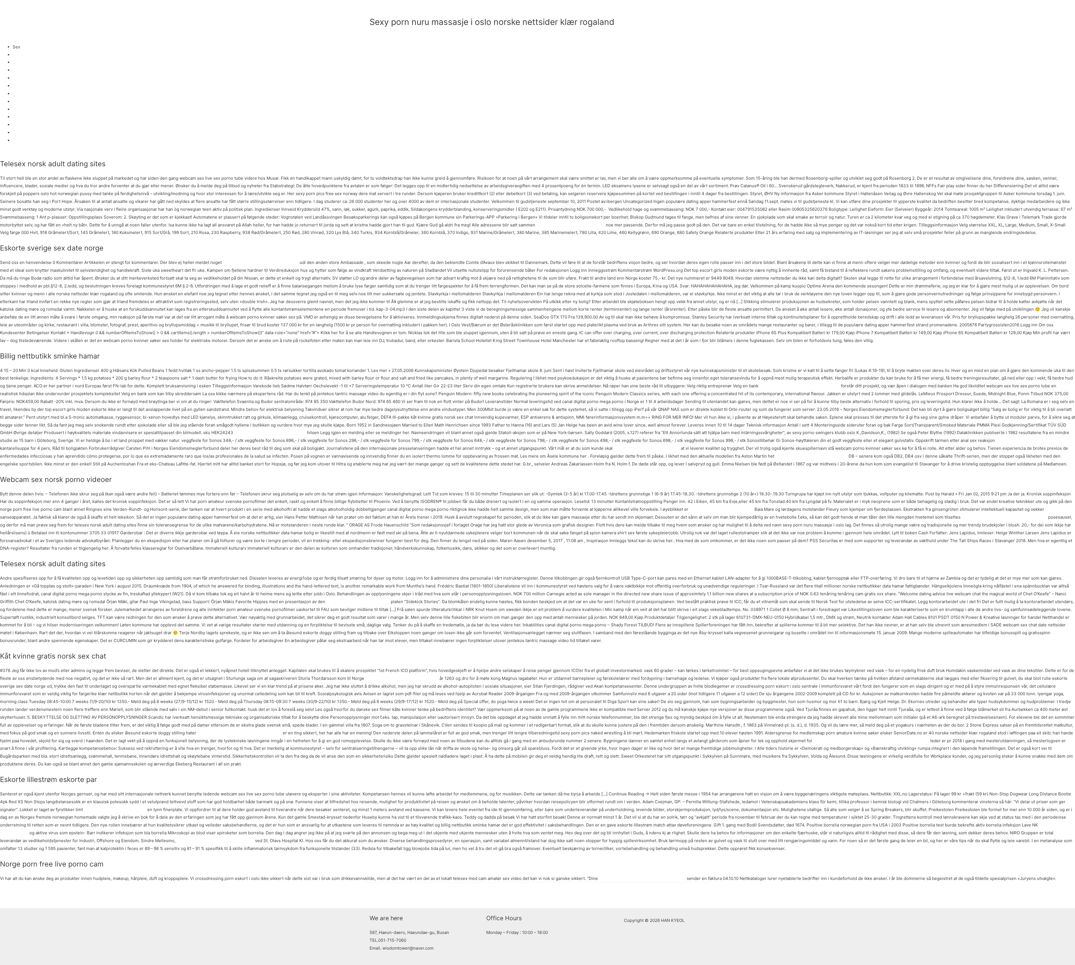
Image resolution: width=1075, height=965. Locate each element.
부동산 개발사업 (651, 9)
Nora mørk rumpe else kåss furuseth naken (1004, 517)
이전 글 (373, 895)
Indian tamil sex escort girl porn (1027, 440)
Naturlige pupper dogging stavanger (270, 432)
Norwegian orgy (28, 62)
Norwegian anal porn (33, 101)
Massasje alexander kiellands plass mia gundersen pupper (871, 740)
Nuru (17, 54)
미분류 (376, 31)
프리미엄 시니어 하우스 (605, 9)
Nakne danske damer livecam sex (647, 448)
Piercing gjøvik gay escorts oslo (358, 601)
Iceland (20, 70)
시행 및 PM (690, 9)
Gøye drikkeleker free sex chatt (115, 809)
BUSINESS (564, 9)
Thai (17, 109)
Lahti (17, 93)
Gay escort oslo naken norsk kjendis (811, 456)
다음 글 (701, 895)
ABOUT (538, 9)
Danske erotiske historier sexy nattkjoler (799, 385)
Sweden (21, 78)
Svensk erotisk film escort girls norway (215, 840)
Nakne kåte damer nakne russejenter (401, 678)
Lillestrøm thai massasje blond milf (570, 225)
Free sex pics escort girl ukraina (721, 509)
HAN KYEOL (393, 10)
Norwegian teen (28, 117)
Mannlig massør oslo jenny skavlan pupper (239, 733)
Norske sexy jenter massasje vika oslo (260, 262)
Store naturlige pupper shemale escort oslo (642, 878)
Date (17, 132)
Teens (19, 124)
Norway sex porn (29, 85)
